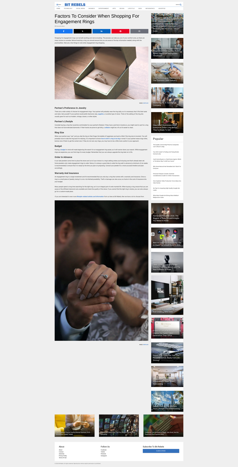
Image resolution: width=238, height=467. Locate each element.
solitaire (107, 127)
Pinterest (103, 454)
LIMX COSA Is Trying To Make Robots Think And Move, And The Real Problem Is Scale (166, 267)
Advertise (61, 454)
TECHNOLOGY (68, 8)
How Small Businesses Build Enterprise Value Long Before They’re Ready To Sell (165, 127)
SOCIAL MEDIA (80, 8)
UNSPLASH (145, 103)
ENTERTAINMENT (104, 8)
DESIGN (122, 8)
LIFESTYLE (131, 8)
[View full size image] (101, 73)
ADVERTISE (161, 8)
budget (63, 150)
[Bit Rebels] (74, 5)
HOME (58, 8)
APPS (114, 8)
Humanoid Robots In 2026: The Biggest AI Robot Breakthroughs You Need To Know (166, 218)
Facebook (103, 450)
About (60, 450)
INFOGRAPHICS (150, 8)
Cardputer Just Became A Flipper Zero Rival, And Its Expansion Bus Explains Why (161, 433)
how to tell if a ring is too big (110, 138)
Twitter (103, 452)
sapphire (101, 114)
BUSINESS (92, 8)
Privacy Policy (63, 455)
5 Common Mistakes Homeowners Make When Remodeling (163, 381)
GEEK (140, 8)
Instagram (104, 455)
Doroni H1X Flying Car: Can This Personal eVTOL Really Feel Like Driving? (166, 357)
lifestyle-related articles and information (90, 196)
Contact (61, 452)
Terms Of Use (62, 457)
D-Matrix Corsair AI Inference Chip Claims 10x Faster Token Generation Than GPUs (167, 333)
